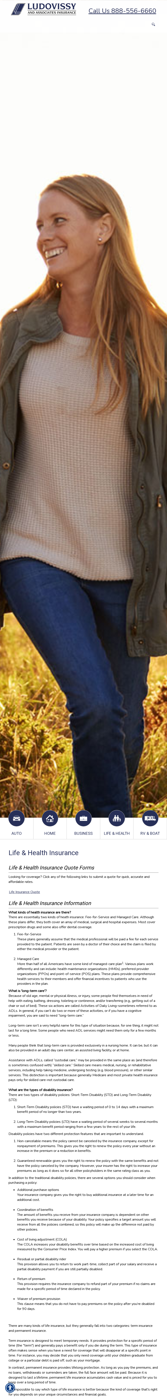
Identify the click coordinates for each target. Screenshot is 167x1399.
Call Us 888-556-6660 (122, 11)
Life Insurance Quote (24, 892)
